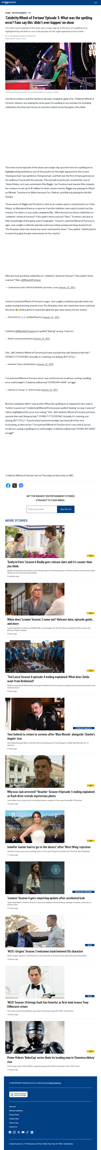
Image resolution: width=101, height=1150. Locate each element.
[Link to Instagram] (14, 1132)
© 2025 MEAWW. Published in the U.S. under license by (29, 1083)
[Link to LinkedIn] (32, 1132)
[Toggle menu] (97, 2)
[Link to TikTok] (27, 1132)
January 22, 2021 (67, 287)
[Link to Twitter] (18, 1132)
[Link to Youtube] (23, 1132)
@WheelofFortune (31, 279)
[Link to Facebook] (10, 1132)
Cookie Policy (14, 1119)
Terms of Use (13, 1123)
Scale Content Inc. (55, 1083)
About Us (12, 1107)
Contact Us (13, 1127)
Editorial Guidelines (16, 1111)
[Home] (8, 2)
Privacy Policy (14, 1115)
